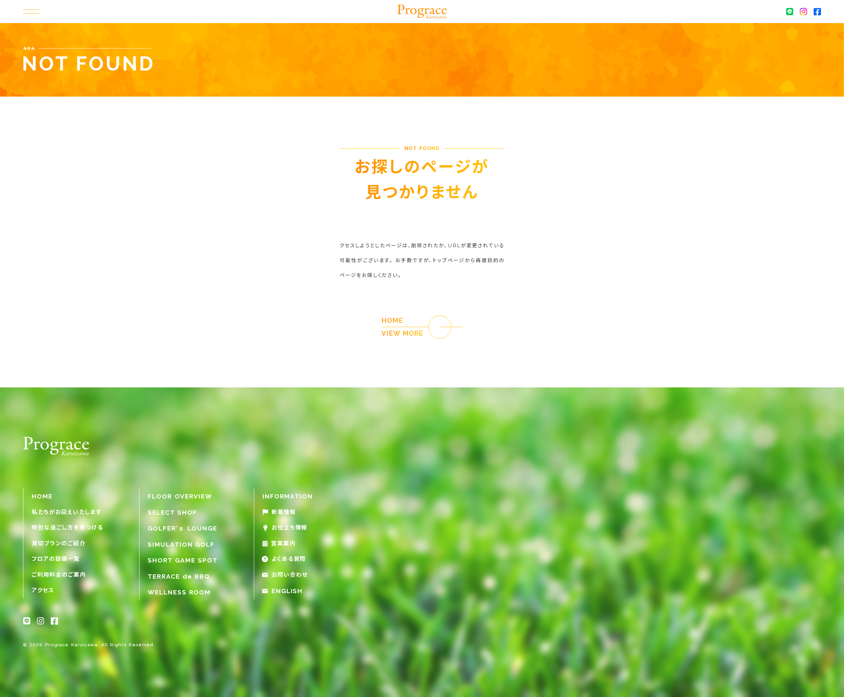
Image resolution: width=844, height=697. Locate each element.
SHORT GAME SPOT (183, 560)
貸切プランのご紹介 (58, 543)
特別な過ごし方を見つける (67, 527)
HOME (42, 496)
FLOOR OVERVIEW (180, 496)
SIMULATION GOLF (181, 544)
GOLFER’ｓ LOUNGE (182, 528)
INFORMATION (287, 496)
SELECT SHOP (172, 512)
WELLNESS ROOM (179, 592)
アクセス (43, 590)
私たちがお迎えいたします (66, 512)
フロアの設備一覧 (56, 559)
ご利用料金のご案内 (59, 574)
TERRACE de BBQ (179, 576)
